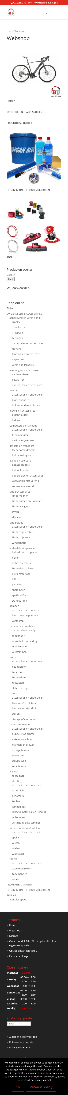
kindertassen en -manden (27, 501)
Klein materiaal (21, 573)
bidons (16, 420)
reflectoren (18, 817)
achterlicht (18, 790)
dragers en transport (21, 445)
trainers (14, 771)
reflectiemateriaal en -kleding (29, 812)
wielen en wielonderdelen (24, 828)
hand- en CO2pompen (25, 615)
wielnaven (18, 853)
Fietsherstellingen (19, 956)
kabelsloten (18, 672)
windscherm (19, 542)
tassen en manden (20, 724)
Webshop (14, 930)
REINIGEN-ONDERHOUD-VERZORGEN (28, 890)
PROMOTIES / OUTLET (19, 884)
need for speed (18, 899)
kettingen (17, 338)
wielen (16, 848)
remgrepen (18, 635)
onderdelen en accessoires (27, 343)
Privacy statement (19, 1047)
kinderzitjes (16, 522)
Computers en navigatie (23, 425)
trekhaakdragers (21, 455)
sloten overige (20, 688)
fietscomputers (20, 435)
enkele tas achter (22, 739)
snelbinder (18, 589)
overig (15, 511)
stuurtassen (19, 760)
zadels (13, 859)
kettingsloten (19, 677)
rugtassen (18, 755)
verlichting (15, 781)
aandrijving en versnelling (24, 317)
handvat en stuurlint (24, 708)
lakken (16, 579)
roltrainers (18, 775)
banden (13, 390)
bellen (15, 557)
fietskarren (18, 379)
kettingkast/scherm (23, 568)
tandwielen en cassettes (26, 354)
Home (10, 31)
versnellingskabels (23, 364)
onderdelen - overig (23, 630)
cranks (16, 322)
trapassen (18, 359)
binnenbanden (20, 400)
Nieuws (13, 936)
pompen (14, 606)
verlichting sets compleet (26, 822)
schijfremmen (20, 646)
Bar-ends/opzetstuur (24, 703)
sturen (13, 693)
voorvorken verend (23, 486)
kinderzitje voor (21, 537)
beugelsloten (19, 666)
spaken (16, 837)
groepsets (18, 332)
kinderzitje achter (22, 532)
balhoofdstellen (21, 470)
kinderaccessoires (19, 491)
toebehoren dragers (23, 450)
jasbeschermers (21, 563)
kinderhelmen (20, 495)
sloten (13, 657)
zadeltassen (19, 766)
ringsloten (18, 682)
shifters (16, 348)
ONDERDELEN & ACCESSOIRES (24, 313)
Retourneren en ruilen (22, 1042)
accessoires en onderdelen (27, 394)
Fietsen (11, 308)
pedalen (17, 584)
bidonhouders (20, 414)
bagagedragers (21, 464)
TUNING (11, 895)
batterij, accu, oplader (25, 552)
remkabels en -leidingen (26, 641)
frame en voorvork (20, 460)
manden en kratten (23, 744)
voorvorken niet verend (25, 480)
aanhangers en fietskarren (24, 370)
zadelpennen (19, 874)
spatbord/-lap (20, 595)
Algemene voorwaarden (23, 1036)
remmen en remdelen (22, 626)
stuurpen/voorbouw (23, 719)
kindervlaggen (20, 506)
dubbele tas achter (23, 734)
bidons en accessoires (22, 410)
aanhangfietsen (21, 374)
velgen (16, 843)
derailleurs (18, 327)
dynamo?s (18, 796)
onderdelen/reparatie (22, 548)
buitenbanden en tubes (26, 405)
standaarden (19, 600)
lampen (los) (19, 806)
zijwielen (17, 517)
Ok (18, 1087)
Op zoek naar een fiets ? (23, 950)
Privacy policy (41, 1087)
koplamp (17, 801)
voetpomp (18, 620)
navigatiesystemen (23, 440)
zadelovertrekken (22, 868)
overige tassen (20, 750)
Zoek (10, 279)
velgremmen (19, 651)
